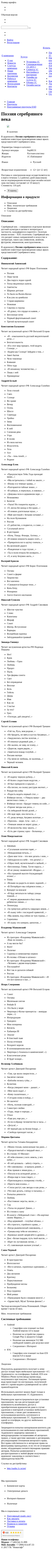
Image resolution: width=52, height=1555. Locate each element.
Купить (46, 48)
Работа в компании (12, 79)
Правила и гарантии (17, 1524)
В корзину (12, 191)
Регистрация (13, 42)
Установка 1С (33, 62)
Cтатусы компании (12, 66)
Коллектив (12, 76)
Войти (10, 40)
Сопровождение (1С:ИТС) (34, 65)
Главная (11, 101)
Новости (11, 63)
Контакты (12, 86)
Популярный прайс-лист (19, 1516)
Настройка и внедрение (32, 73)
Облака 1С (31, 82)
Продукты (12, 104)
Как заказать (13, 1518)
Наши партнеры (12, 72)
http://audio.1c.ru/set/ (16, 1468)
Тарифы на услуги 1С (31, 78)
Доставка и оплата (16, 1521)
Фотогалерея (13, 84)
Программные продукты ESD (21, 107)
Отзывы (11, 1526)
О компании (8, 55)
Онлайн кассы (33, 85)
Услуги (24, 57)
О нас (10, 60)
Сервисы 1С (32, 69)
